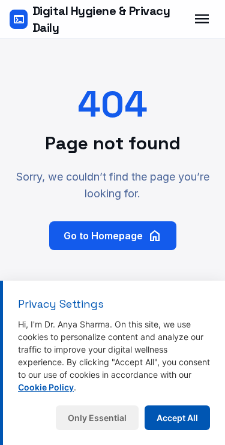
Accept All (177, 418)
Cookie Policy (46, 387)
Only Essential (97, 418)
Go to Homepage (113, 235)
